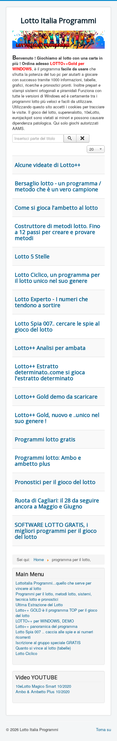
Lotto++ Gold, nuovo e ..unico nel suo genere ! (57, 418)
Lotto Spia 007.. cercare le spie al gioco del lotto (57, 326)
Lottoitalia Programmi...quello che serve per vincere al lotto (53, 585)
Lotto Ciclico (26, 653)
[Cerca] (70, 138)
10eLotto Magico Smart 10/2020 (43, 686)
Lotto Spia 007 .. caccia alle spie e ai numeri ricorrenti (54, 634)
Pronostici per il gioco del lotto (55, 482)
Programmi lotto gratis (45, 439)
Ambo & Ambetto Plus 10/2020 (43, 691)
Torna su (103, 729)
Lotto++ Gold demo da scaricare (56, 396)
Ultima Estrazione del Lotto (39, 604)
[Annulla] (82, 138)
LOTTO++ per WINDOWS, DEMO (45, 621)
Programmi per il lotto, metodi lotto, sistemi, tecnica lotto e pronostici (54, 596)
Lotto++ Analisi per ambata (50, 347)
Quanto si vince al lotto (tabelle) (43, 648)
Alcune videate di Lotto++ (47, 164)
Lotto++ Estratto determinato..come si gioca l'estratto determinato (50, 372)
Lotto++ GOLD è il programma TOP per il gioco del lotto (56, 612)
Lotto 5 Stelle (32, 256)
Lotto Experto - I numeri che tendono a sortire (51, 302)
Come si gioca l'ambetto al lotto (56, 207)
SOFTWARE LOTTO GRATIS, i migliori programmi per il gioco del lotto (56, 530)
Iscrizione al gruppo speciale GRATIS (48, 642)
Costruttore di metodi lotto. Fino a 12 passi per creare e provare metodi (57, 232)
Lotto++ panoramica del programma (46, 626)
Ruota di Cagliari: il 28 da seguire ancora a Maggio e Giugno (57, 503)
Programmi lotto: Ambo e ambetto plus (48, 460)
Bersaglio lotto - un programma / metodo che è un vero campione (58, 186)
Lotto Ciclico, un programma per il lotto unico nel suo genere (57, 277)
